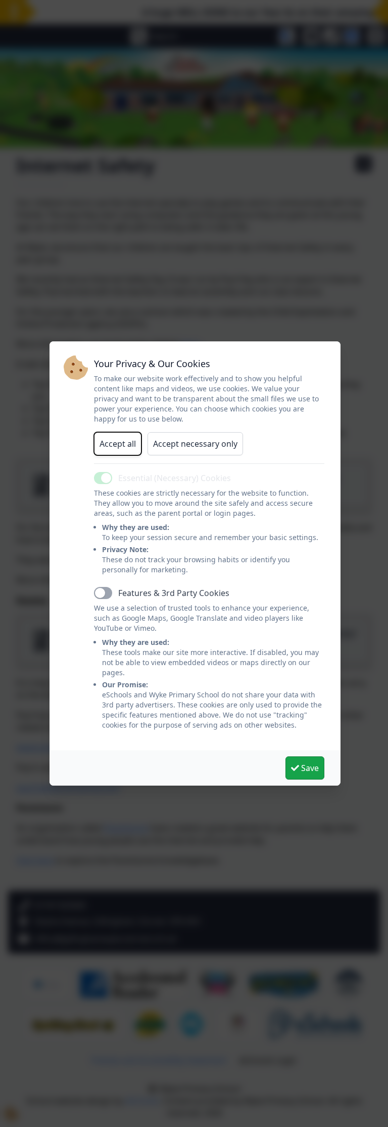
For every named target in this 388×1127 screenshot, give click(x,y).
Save (309, 768)
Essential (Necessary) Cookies (174, 478)
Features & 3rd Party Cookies (173, 593)
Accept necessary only (195, 443)
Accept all (118, 443)
